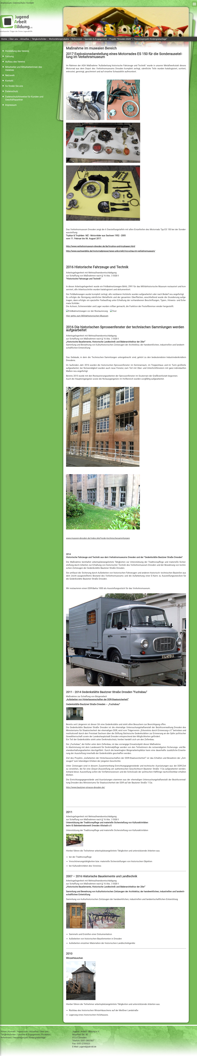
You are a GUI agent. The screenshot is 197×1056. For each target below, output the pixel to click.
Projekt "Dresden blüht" (120, 39)
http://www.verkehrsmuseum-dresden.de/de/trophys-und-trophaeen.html (100, 246)
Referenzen (76, 39)
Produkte (45, 1034)
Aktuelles (24, 39)
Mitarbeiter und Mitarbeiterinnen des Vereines (23, 68)
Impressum (6, 3)
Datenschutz (19, 3)
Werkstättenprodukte (59, 39)
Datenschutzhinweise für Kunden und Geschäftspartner (24, 98)
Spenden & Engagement (95, 39)
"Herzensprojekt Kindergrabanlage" (150, 39)
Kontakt (30, 3)
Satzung (9, 56)
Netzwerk (10, 75)
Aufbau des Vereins (15, 61)
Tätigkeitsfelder (39, 39)
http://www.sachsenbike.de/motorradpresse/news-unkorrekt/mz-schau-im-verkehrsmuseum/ (110, 251)
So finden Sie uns (14, 86)
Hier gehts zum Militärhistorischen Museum (87, 316)
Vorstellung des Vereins (17, 51)
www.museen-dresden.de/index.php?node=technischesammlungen (98, 538)
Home (4, 39)
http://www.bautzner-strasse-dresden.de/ (85, 787)
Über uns (13, 39)
